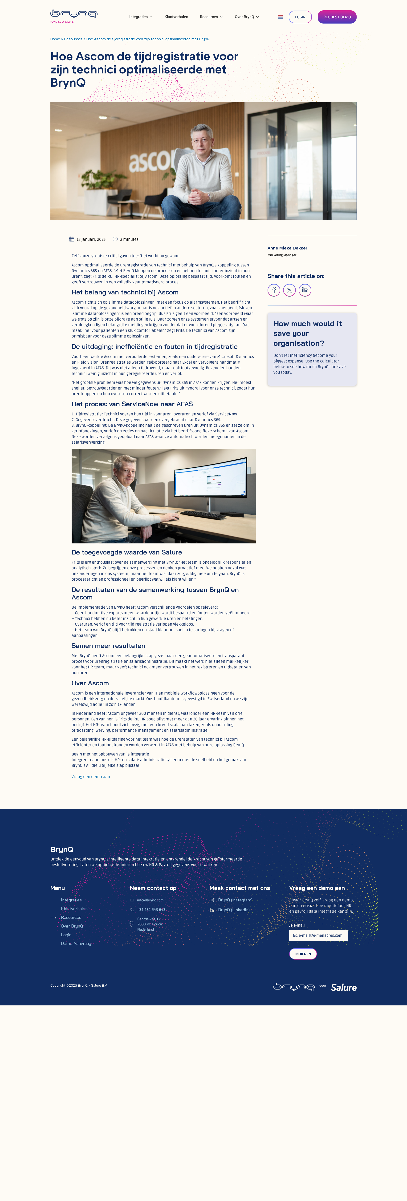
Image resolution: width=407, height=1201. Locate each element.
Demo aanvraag (76, 943)
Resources (209, 17)
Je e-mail (297, 925)
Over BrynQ (244, 17)
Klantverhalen (176, 17)
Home (55, 38)
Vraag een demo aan (91, 776)
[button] (274, 290)
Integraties (138, 17)
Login (66, 934)
